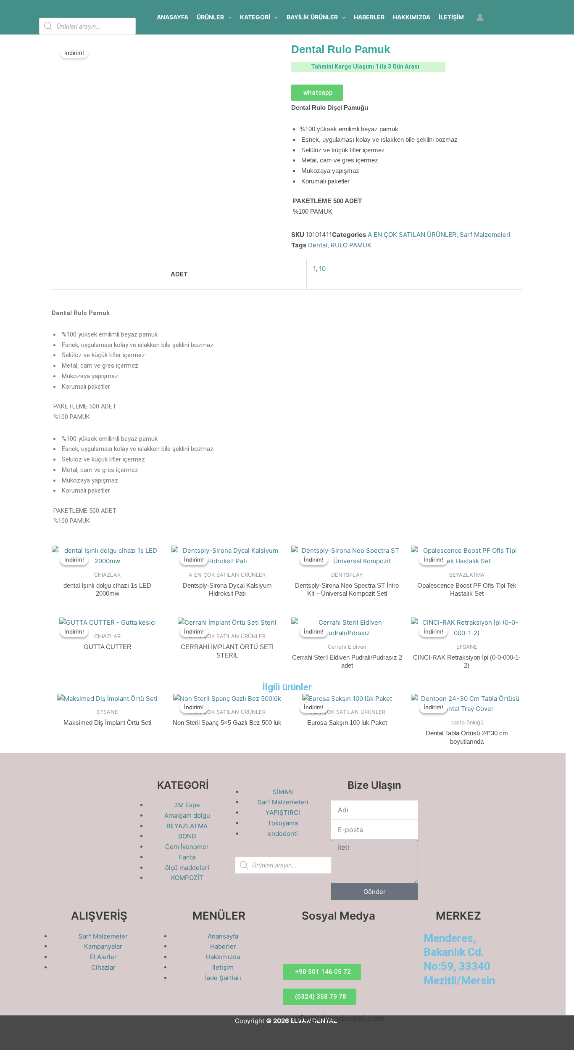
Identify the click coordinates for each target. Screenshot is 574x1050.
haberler (369, 17)
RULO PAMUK (351, 245)
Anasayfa (172, 17)
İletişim (451, 17)
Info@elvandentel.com (338, 1018)
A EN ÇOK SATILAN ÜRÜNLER (412, 235)
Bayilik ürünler (312, 17)
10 (322, 269)
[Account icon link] (480, 17)
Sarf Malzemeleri (485, 235)
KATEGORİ (255, 17)
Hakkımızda (411, 17)
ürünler (210, 17)
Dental (317, 245)
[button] (228, 17)
